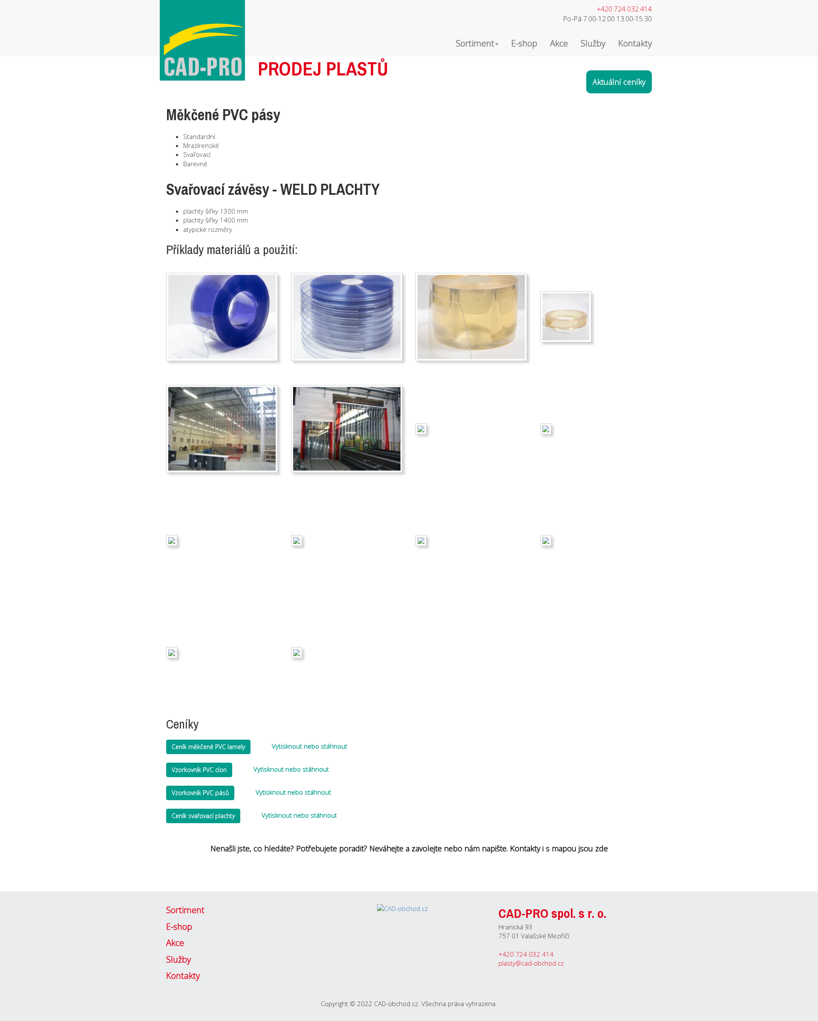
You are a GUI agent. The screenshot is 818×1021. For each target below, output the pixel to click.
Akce (559, 43)
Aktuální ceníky (619, 82)
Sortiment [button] (475, 43)
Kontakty (635, 43)
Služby (593, 43)
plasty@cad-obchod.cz (531, 963)
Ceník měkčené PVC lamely (208, 747)
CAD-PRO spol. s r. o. (552, 913)
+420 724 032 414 (624, 9)
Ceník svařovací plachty (203, 816)
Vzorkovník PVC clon (199, 770)
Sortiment (185, 910)
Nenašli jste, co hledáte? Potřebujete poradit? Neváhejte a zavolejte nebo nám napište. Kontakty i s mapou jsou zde (409, 848)
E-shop (524, 43)
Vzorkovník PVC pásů (200, 793)
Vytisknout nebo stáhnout (308, 746)
